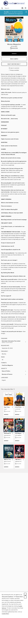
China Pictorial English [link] (19, 407)
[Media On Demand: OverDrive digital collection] (14, 3)
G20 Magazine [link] (18, 433)
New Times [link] (7, 407)
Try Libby (6, 12)
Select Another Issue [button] (14, 64)
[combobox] (10, 8)
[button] (14, 54)
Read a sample (14, 59)
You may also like (7, 389)
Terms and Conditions (7, 596)
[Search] (2, 8)
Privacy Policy (19, 596)
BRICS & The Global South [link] (8, 459)
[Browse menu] (25, 8)
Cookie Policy (5, 613)
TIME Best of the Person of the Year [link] (19, 459)
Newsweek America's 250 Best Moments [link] (8, 433)
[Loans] (22, 8)
